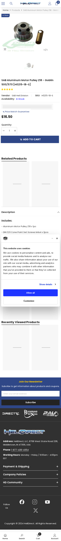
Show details (45, 284)
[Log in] (49, 3)
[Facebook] (22, 502)
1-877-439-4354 (20, 449)
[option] (30, 33)
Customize (29, 301)
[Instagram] (34, 502)
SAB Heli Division (20, 95)
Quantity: (6, 124)
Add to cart (32, 139)
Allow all (30, 293)
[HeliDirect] (11, 414)
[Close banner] (57, 238)
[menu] (3, 3)
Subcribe (30, 402)
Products (16, 10)
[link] (22, 536)
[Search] (11, 3)
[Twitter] (35, 510)
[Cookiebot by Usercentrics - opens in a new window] (40, 238)
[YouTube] (47, 502)
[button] (8, 89)
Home (6, 10)
